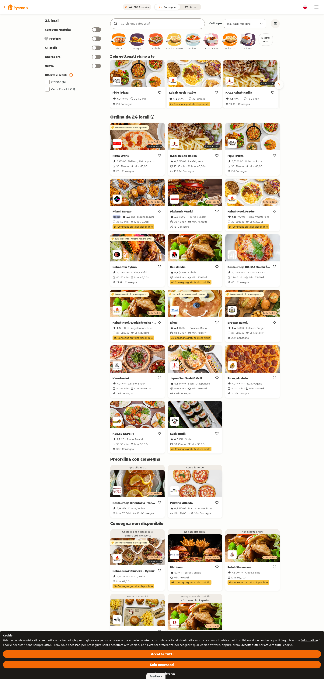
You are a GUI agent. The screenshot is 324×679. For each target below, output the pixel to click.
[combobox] (161, 23)
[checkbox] (118, 41)
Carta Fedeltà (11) (63, 89)
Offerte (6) (58, 82)
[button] (15, 7)
